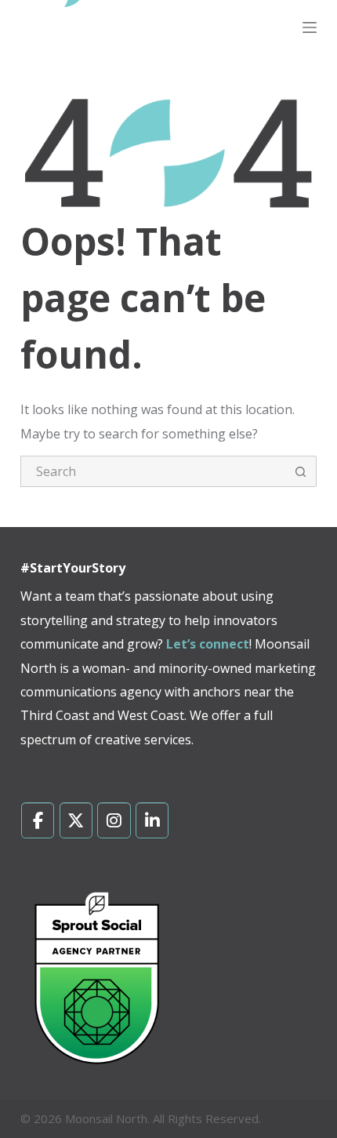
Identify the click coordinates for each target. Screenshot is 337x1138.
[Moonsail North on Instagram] (114, 820)
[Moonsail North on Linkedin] (152, 820)
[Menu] (310, 27)
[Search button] (301, 471)
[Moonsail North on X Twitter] (76, 820)
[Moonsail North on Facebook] (38, 820)
